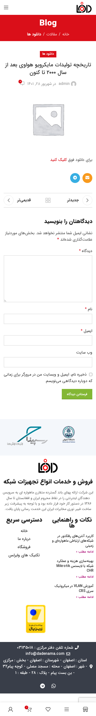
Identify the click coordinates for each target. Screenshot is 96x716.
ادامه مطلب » (85, 551)
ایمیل (86, 331)
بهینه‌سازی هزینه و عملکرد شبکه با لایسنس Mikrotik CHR (75, 565)
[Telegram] (43, 686)
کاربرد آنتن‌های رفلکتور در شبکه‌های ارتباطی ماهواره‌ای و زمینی (73, 540)
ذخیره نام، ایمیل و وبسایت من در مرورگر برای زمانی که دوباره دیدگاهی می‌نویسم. (48, 377)
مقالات (52, 34)
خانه (65, 34)
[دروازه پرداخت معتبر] (36, 618)
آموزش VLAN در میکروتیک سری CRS (74, 588)
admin (64, 84)
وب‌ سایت (84, 352)
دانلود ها (34, 34)
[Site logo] (84, 7)
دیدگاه (85, 251)
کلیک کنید (58, 160)
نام (88, 309)
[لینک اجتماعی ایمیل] (87, 178)
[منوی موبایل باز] (6, 7)
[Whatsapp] (54, 686)
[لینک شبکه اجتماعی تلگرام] (75, 178)
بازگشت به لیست (48, 200)
